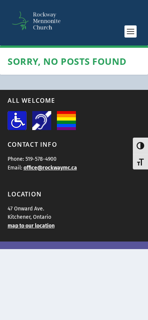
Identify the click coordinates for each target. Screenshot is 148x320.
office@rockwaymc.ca (50, 168)
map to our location (31, 226)
